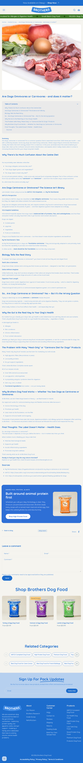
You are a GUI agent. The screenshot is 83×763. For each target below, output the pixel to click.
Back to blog (8, 530)
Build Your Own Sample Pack (52, 734)
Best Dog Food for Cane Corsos (21, 663)
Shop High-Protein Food (18, 516)
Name (6, 553)
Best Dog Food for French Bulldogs (48, 663)
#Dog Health (42, 530)
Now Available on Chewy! (34, 3)
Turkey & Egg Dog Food (11, 623)
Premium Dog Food (60, 655)
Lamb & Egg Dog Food (65, 623)
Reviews (50, 719)
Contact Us (50, 716)
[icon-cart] (79, 10)
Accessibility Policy (27, 759)
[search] (74, 10)
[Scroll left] (6, 655)
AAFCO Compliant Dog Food (20, 655)
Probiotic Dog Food (74, 741)
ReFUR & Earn (31, 720)
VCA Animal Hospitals (9, 213)
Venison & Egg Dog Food (39, 623)
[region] (41, 655)
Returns (49, 726)
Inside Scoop (12, 22)
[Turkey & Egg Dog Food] (14, 608)
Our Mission (30, 710)
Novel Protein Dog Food (73, 733)
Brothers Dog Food (44, 755)
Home (4, 22)
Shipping (50, 722)
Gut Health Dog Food (72, 717)
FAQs (48, 712)
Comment (8, 560)
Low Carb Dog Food (72, 728)
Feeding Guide (52, 729)
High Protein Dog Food (42, 655)
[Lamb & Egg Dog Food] (69, 608)
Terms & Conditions (55, 759)
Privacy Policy (41, 759)
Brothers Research (33, 714)
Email (46, 553)
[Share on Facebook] (79, 532)
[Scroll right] (77, 655)
